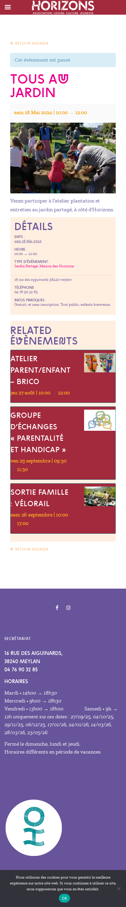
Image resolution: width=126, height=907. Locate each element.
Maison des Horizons (57, 266)
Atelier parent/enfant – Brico (41, 370)
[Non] (119, 888)
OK (64, 898)
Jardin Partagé (26, 266)
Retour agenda (31, 43)
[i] (68, 608)
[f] (57, 608)
